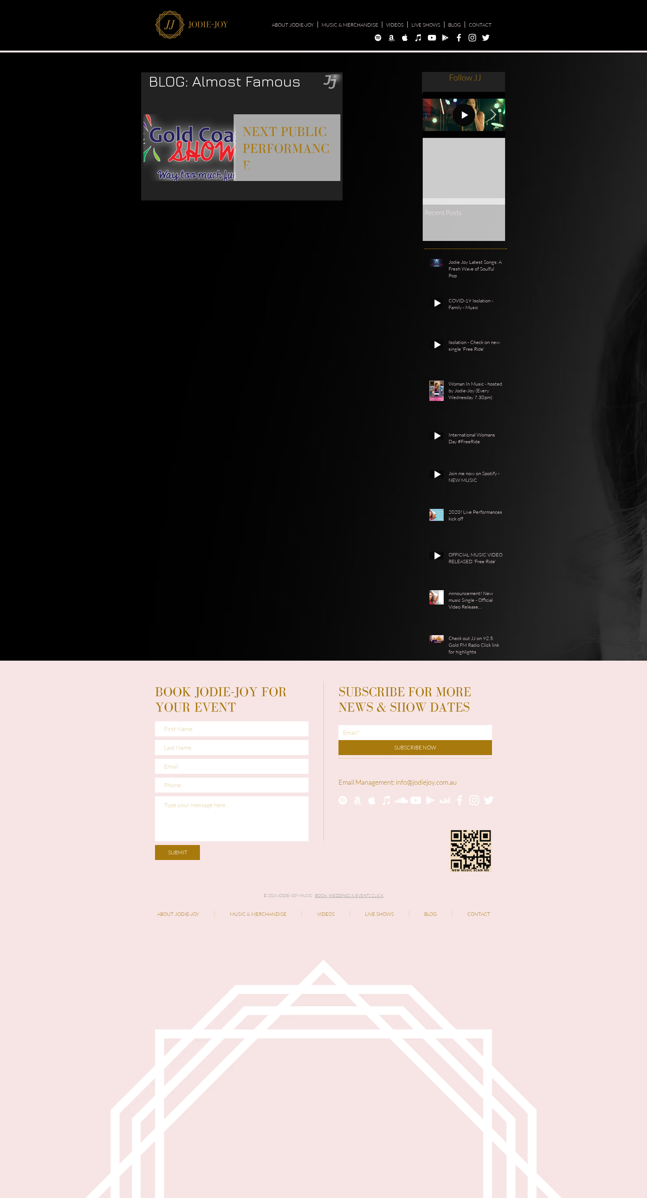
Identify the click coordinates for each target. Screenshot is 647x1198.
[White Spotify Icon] (342, 800)
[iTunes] (386, 800)
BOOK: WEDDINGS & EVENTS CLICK (349, 895)
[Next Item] (493, 115)
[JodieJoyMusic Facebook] (459, 38)
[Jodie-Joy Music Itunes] (418, 38)
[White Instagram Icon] (474, 800)
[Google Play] (430, 800)
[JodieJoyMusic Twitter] (486, 38)
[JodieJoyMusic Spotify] (378, 38)
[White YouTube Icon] (415, 800)
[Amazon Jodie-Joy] (391, 38)
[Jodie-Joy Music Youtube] (432, 38)
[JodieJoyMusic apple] (405, 38)
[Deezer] (445, 800)
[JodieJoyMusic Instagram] (472, 38)
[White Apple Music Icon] (372, 800)
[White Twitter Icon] (488, 800)
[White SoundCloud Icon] (401, 800)
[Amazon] (357, 800)
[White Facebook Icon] (459, 800)
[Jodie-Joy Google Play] (445, 38)
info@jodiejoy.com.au (426, 782)
